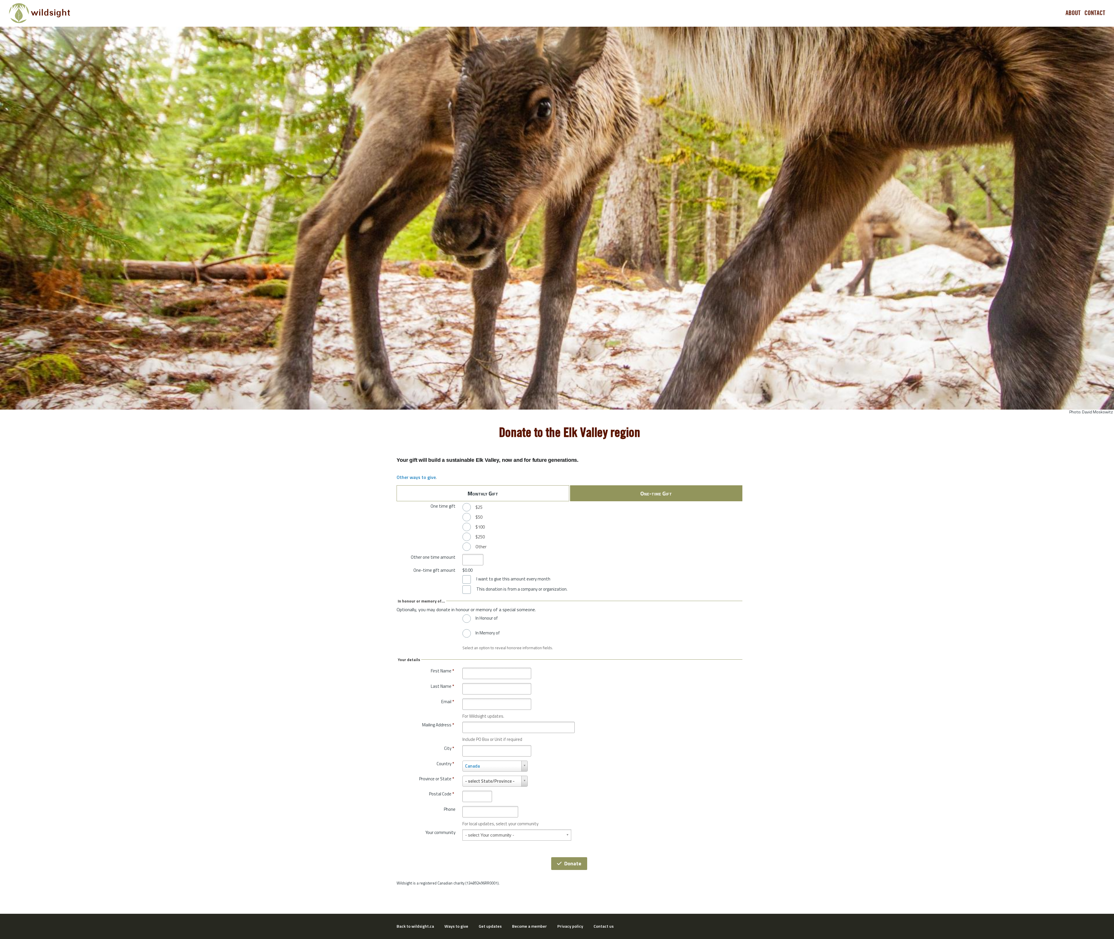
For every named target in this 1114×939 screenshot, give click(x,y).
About (1073, 13)
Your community (440, 832)
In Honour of (486, 618)
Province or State (436, 778)
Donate (572, 863)
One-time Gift (656, 493)
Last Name (442, 686)
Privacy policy (570, 926)
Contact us (604, 926)
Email (447, 701)
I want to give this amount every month (513, 579)
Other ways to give (416, 477)
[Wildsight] (39, 13)
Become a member (529, 926)
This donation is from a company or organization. (521, 589)
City (449, 748)
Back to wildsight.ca (415, 926)
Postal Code (441, 793)
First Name (442, 670)
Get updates (490, 926)
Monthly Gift (483, 493)
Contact (1094, 13)
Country (445, 763)
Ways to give (456, 926)
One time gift (443, 506)
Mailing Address (438, 724)
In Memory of (487, 633)
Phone (449, 809)
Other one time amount (433, 557)
